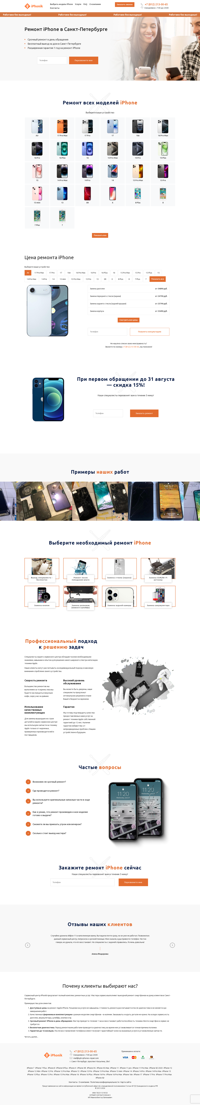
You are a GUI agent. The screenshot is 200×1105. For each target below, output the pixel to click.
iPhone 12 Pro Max (62, 1071)
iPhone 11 (114, 1068)
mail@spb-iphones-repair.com (86, 1058)
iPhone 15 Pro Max (61, 1074)
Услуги (78, 4)
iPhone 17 (138, 1074)
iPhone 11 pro (126, 1068)
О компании (95, 4)
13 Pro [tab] (88, 279)
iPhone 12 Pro (47, 1071)
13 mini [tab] (63, 279)
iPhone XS (91, 1068)
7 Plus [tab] (137, 279)
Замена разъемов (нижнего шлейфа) (80, 606)
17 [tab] (61, 273)
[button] (61, 782)
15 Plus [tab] (149, 273)
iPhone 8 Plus (62, 1068)
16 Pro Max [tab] (80, 273)
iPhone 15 (166, 1071)
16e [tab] (69, 273)
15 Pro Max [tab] (125, 273)
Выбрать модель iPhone (61, 4)
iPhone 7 (30, 1068)
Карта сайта (126, 1082)
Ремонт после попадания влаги (81, 579)
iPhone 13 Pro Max (101, 1071)
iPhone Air (100, 1078)
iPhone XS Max (103, 1068)
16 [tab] (114, 273)
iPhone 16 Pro (99, 1074)
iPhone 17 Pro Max (164, 1074)
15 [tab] (158, 273)
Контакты (54, 8)
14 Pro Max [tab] (31, 279)
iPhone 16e (128, 1074)
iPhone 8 (51, 1068)
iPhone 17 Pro (149, 1074)
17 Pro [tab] (52, 273)
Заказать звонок (125, 4)
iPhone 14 (127, 1071)
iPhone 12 (168, 1068)
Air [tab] (28, 273)
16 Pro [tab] (93, 273)
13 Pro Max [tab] (75, 279)
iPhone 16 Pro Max (114, 1074)
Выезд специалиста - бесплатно (42, 579)
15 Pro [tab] (138, 273)
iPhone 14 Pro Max (153, 1071)
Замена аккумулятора (158, 605)
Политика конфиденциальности (104, 1082)
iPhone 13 (75, 1071)
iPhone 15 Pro (47, 1074)
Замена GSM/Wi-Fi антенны (158, 579)
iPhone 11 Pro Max (140, 1068)
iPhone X (72, 1068)
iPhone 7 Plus (41, 1068)
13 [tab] (97, 279)
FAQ (85, 4)
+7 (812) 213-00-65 (156, 4)
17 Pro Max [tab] (39, 273)
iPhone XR (81, 1068)
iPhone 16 (74, 1074)
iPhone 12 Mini (34, 1071)
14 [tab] (53, 279)
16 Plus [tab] (104, 273)
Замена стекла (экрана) (119, 578)
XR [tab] (105, 279)
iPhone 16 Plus (86, 1074)
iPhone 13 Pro (86, 1071)
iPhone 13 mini (116, 1071)
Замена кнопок (42, 605)
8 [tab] (129, 279)
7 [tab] (146, 279)
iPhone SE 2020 (156, 1068)
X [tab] (112, 279)
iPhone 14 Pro (139, 1071)
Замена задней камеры (119, 605)
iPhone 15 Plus (33, 1074)
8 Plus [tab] (120, 279)
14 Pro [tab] (44, 279)
